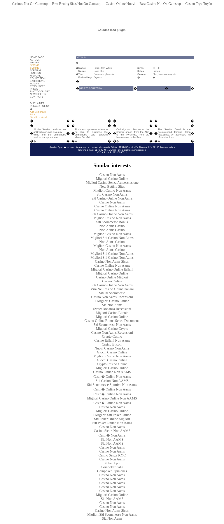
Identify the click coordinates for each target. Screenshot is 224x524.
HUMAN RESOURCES (37, 84)
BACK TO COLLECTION (90, 88)
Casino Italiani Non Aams (112, 340)
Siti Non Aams (112, 305)
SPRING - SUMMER (35, 66)
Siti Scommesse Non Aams (112, 324)
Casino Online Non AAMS (112, 372)
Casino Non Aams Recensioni (112, 297)
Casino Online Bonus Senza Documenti (112, 321)
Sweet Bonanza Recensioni (112, 309)
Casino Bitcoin (112, 344)
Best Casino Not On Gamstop (160, 3)
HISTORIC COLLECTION (38, 77)
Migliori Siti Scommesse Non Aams (112, 514)
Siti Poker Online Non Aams (112, 423)
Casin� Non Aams (112, 435)
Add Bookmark (38, 112)
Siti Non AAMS (112, 439)
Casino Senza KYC (112, 455)
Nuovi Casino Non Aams (112, 348)
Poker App (112, 463)
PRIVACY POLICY (39, 106)
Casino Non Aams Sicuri (112, 261)
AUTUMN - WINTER (36, 61)
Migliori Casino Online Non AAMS (112, 398)
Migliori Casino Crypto (112, 328)
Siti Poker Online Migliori (112, 419)
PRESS (34, 88)
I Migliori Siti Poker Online (112, 415)
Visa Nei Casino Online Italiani (112, 289)
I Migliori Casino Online (112, 301)
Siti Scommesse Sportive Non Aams (112, 385)
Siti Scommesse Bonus (112, 222)
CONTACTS (36, 96)
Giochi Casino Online (112, 352)
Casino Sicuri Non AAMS (112, 431)
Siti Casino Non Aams (112, 194)
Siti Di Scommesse (112, 293)
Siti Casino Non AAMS (112, 381)
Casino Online (112, 281)
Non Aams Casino (112, 226)
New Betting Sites (112, 186)
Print (32, 114)
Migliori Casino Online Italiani (112, 269)
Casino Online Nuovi (120, 3)
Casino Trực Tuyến (198, 3)
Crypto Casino (112, 336)
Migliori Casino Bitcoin (112, 313)
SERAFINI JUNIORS (35, 71)
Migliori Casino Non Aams (112, 190)
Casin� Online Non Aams (112, 376)
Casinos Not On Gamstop (30, 3)
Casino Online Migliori (112, 277)
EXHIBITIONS (37, 81)
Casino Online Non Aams (112, 206)
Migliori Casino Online (112, 178)
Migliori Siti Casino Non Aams (112, 238)
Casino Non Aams (112, 174)
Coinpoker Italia (112, 467)
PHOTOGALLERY (40, 91)
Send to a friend (38, 117)
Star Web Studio (102, 157)
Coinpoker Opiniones (112, 471)
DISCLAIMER (37, 103)
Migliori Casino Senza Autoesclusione (112, 182)
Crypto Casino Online (112, 364)
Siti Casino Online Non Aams (112, 198)
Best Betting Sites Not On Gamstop (76, 3)
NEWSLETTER (38, 94)
